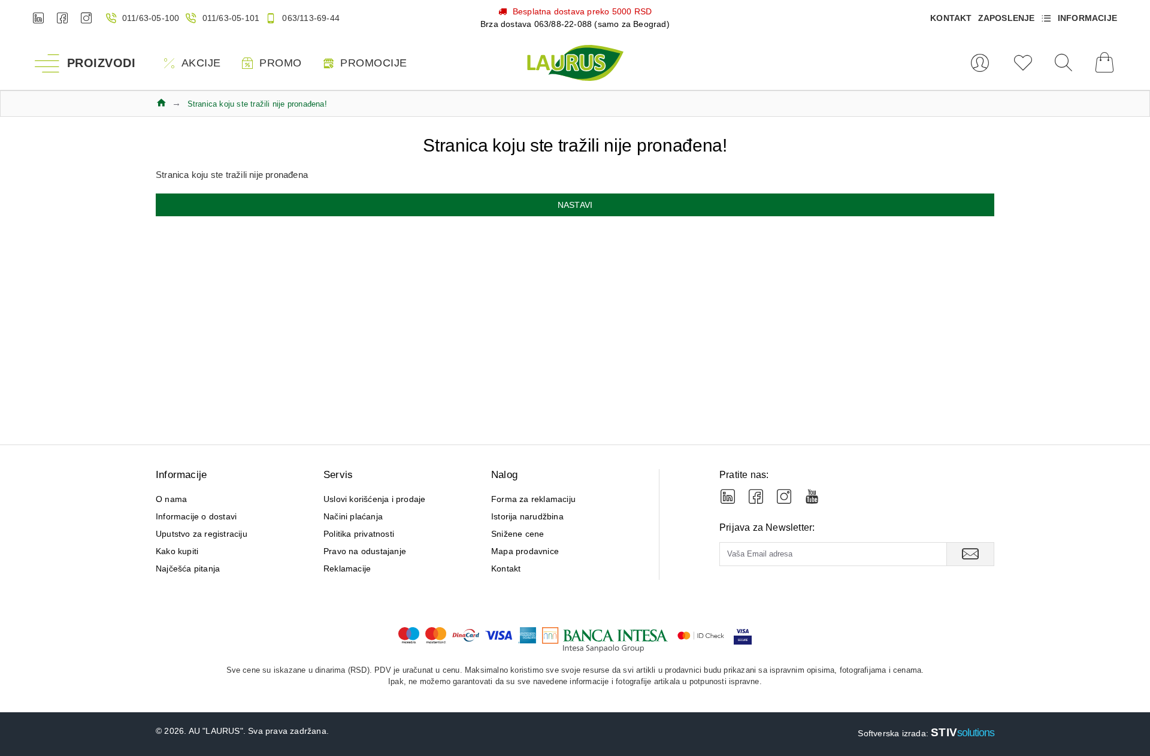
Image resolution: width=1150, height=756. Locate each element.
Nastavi (575, 205)
